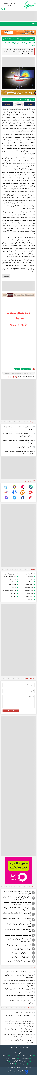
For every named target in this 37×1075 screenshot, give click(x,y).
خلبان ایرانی (22, 1064)
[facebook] (8, 376)
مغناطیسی (17, 369)
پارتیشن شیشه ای (28, 596)
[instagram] (6, 494)
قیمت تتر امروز (12, 585)
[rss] (4, 8)
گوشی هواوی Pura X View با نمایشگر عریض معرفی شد (17, 914)
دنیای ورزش (30, 579)
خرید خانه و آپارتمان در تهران (9, 590)
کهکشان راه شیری (26, 369)
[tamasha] (30, 494)
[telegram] (6, 489)
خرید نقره (30, 599)
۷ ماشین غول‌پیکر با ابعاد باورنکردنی (21, 957)
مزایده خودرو (30, 593)
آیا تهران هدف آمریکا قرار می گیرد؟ (24, 1012)
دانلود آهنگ (13, 593)
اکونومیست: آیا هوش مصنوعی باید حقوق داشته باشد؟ (18, 925)
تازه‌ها (33, 887)
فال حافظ (4, 1056)
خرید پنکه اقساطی (28, 587)
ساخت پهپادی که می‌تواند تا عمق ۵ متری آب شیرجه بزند (17, 920)
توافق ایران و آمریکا (11, 1058)
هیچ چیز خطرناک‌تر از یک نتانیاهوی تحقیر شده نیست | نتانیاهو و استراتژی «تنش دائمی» (19, 1030)
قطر (7, 1061)
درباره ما (25, 1048)
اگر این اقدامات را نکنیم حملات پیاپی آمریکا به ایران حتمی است (18, 1017)
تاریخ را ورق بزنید (28, 585)
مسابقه (12, 1048)
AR (10, 5)
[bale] (30, 489)
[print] (31, 100)
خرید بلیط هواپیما (28, 590)
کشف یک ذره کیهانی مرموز (25, 447)
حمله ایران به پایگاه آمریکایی (21, 1061)
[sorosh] (14, 494)
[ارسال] (28, 100)
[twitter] (13, 376)
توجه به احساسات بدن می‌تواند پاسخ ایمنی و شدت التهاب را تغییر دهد (17, 940)
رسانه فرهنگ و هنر (28, 574)
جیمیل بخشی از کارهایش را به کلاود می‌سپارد (19, 961)
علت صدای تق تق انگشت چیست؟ (21, 953)
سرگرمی (15, 1056)
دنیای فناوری (13, 582)
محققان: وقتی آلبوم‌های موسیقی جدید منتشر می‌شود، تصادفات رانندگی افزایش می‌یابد (16, 898)
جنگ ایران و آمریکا (27, 1056)
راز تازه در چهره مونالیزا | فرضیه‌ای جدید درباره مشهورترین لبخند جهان (18, 1041)
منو (33, 23)
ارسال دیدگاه (11, 711)
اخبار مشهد (30, 576)
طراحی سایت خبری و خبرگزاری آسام (15, 1072)
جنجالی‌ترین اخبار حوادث (10, 576)
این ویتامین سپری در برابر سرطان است (21, 949)
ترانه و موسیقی (12, 579)
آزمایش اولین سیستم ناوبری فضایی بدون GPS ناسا (17, 945)
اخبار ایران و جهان (29, 582)
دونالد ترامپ (25, 1058)
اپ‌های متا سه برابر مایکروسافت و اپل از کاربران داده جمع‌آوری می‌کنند (17, 909)
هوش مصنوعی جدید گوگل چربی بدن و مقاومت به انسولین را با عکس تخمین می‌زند (17, 903)
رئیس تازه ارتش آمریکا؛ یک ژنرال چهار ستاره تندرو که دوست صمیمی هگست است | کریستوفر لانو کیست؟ (18, 1036)
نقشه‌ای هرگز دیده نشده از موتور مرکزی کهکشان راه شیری (18, 428)
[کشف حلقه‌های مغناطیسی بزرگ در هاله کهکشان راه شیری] (16, 376)
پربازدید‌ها (32, 967)
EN (8, 5)
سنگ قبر (14, 587)
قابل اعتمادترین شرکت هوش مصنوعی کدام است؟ (17, 935)
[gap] (6, 499)
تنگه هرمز (11, 1064)
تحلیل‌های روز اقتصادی (10, 574)
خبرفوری (13, 1068)
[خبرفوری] (27, 5)
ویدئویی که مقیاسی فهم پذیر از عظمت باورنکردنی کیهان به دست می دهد (17, 892)
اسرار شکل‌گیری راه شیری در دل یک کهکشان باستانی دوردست (18, 441)
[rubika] (14, 489)
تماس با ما (19, 1048)
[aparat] (22, 489)
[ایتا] (22, 494)
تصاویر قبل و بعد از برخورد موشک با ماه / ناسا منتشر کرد (17, 930)
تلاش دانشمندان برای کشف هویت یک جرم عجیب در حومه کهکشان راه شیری (18, 434)
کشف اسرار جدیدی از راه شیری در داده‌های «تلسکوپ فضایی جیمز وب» (18, 452)
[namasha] (30, 499)
